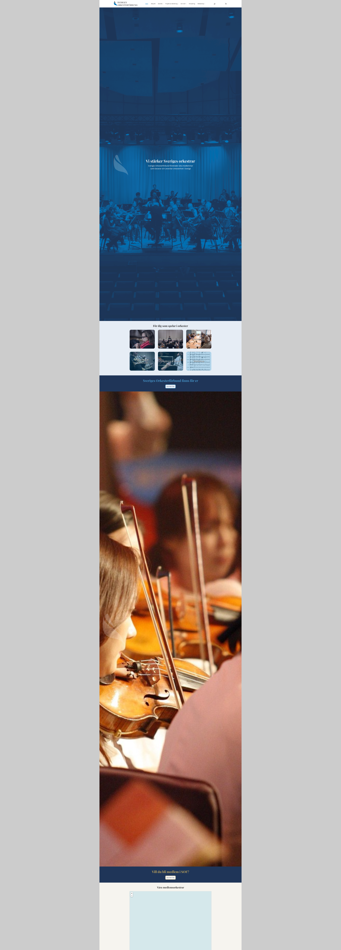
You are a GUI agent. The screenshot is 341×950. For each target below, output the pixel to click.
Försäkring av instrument (142, 361)
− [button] (131, 896)
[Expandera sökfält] (214, 4)
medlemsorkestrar (173, 339)
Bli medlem (142, 339)
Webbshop (198, 361)
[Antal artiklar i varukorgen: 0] (226, 4)
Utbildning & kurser (170, 361)
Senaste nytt (199, 339)
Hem (146, 4)
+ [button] (131, 893)
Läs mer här (170, 386)
